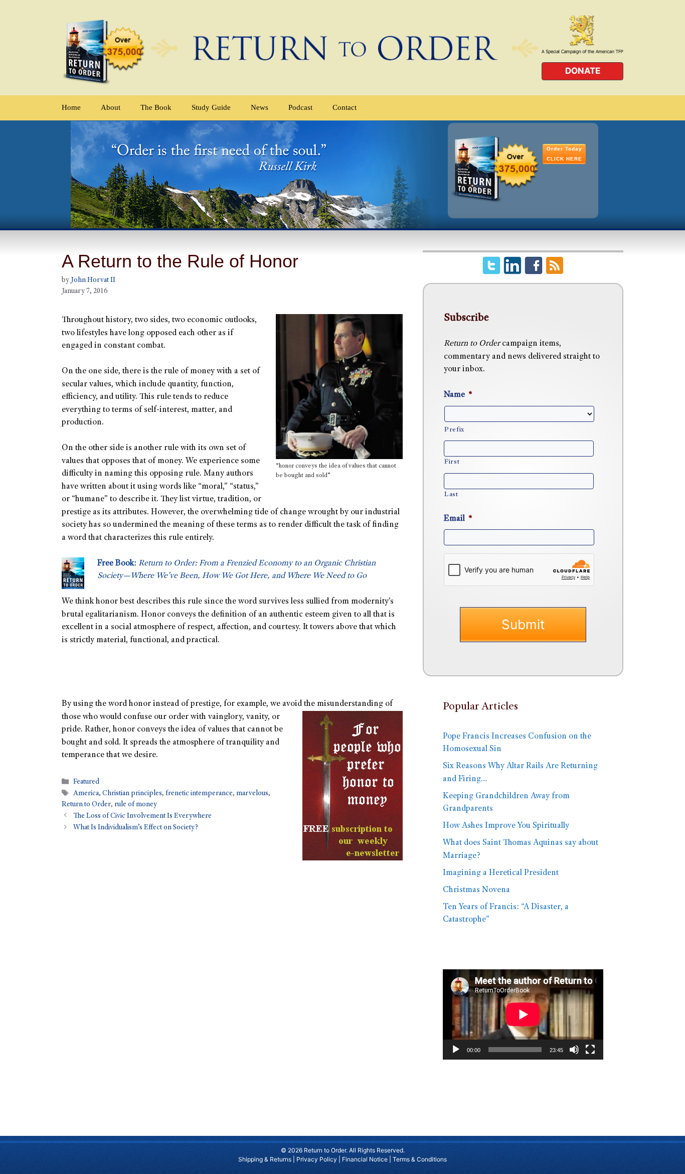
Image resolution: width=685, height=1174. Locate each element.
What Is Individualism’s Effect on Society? (135, 827)
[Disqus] (232, 985)
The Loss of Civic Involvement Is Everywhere (142, 816)
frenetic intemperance (199, 793)
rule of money (135, 804)
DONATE (582, 71)
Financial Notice (365, 1159)
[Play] (456, 1050)
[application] (523, 1014)
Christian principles (132, 793)
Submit (523, 624)
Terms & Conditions (420, 1159)
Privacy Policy (316, 1159)
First (451, 462)
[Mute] (574, 1050)
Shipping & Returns (264, 1159)
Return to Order (86, 804)
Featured (86, 782)
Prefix (454, 429)
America (86, 793)
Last (451, 494)
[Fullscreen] (590, 1050)
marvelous (252, 793)
